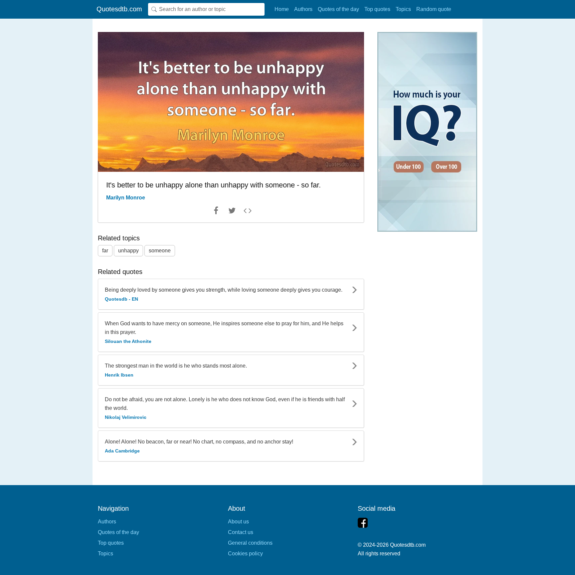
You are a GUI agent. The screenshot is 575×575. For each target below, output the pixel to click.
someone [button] (160, 250)
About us (238, 521)
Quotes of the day (338, 9)
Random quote (433, 9)
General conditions (250, 543)
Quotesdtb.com (119, 9)
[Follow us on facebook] (363, 523)
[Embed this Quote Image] (247, 212)
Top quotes (377, 9)
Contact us (240, 532)
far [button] (105, 250)
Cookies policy (245, 553)
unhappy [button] (128, 250)
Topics (403, 9)
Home (282, 9)
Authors (303, 9)
